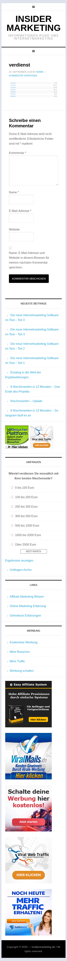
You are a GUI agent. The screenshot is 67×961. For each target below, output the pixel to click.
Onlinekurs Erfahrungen (25, 615)
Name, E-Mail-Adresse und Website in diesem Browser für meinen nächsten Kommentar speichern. (29, 260)
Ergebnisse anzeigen (19, 560)
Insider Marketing (34, 23)
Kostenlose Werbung (23, 642)
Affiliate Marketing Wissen (27, 596)
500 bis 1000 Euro (27, 525)
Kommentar (17, 152)
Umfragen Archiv (21, 569)
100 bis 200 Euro (26, 497)
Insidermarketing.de (43, 946)
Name (14, 192)
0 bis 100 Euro (24, 487)
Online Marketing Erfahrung (28, 606)
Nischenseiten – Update (26, 401)
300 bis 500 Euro (26, 516)
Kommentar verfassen (23, 75)
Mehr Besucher (20, 651)
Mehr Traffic (17, 661)
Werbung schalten (22, 670)
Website (14, 229)
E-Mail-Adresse (20, 210)
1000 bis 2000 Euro (28, 535)
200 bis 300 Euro (26, 506)
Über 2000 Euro (25, 544)
